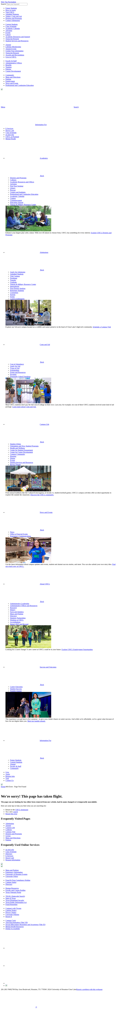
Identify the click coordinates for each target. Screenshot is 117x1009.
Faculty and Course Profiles (15, 890)
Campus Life (44, 424)
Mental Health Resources (14, 927)
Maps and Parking (16, 614)
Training (8, 67)
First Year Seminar (16, 186)
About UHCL (45, 584)
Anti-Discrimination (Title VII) (16, 922)
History (12, 610)
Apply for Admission (17, 272)
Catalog (13, 198)
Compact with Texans (13, 908)
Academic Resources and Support (17, 37)
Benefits (8, 65)
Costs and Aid (45, 345)
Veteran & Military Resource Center (23, 205)
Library (8, 35)
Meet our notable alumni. (36, 721)
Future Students (11, 8)
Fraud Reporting (11, 904)
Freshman (13, 278)
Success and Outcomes (48, 667)
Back (42, 176)
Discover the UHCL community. (42, 495)
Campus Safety (10, 882)
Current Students (11, 24)
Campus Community (17, 454)
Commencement (16, 200)
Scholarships (14, 370)
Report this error (11, 814)
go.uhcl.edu (9, 135)
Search (3, 4)
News (12, 532)
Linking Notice (10, 910)
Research (13, 608)
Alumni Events (10, 49)
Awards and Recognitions (14, 55)
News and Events (11, 83)
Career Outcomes (16, 687)
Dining (12, 458)
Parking (8, 79)
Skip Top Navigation (8, 2)
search (15, 812)
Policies (8, 69)
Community (9, 75)
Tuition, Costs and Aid (13, 16)
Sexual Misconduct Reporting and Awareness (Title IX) (25, 925)
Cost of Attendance (17, 364)
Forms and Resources (18, 372)
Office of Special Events (19, 534)
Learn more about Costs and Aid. (24, 407)
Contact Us (9, 780)
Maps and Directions (12, 77)
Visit (7, 778)
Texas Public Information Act (16, 902)
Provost (13, 190)
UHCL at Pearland (12, 137)
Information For (45, 740)
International (14, 286)
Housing (13, 456)
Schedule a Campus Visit (102, 327)
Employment (10, 81)
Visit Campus (15, 276)
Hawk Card (9, 131)
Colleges (13, 180)
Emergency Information (14, 872)
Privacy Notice (10, 912)
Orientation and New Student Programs (24, 446)
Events (7, 33)
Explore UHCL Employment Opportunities (77, 649)
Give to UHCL (10, 57)
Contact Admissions (12, 20)
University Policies (12, 914)
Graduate (13, 282)
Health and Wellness (17, 448)
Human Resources (12, 888)
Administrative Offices (13, 63)
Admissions (44, 252)
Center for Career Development (21, 452)
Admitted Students (12, 14)
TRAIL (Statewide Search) (15, 896)
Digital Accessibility (12, 929)
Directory (13, 616)
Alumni (8, 45)
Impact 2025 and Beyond (19, 624)
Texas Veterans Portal (13, 892)
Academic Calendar (12, 28)
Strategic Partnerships (18, 618)
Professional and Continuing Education (19, 85)
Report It (8, 917)
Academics (44, 158)
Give (7, 772)
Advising (8, 31)
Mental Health (10, 139)
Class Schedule (10, 26)
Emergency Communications (20, 536)
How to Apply (10, 10)
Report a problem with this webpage (89, 989)
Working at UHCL (17, 620)
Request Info (10, 776)
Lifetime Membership (13, 47)
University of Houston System (16, 874)
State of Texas (10, 898)
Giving (8, 836)
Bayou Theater (15, 465)
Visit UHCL (9, 12)
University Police (11, 876)
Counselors (14, 293)
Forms (12, 297)
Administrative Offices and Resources (23, 606)
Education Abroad (16, 202)
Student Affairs (15, 444)
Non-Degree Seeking (17, 288)
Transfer (13, 280)
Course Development (13, 71)
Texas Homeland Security (14, 900)
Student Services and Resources (16, 41)
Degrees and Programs (13, 18)
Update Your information (14, 51)
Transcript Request (12, 39)
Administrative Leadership (19, 604)
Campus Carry (10, 920)
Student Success (16, 689)
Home (3, 787)
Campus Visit (10, 832)
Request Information (12, 860)
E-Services (9, 128)
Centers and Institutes (17, 192)
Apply (7, 774)
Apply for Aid (15, 366)
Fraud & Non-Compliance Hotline (17, 880)
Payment (13, 374)
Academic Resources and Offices (22, 182)
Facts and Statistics (17, 612)
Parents (12, 295)
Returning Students (17, 290)
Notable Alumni (16, 691)
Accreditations (15, 622)
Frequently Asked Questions (20, 376)
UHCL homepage (21, 810)
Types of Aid (14, 368)
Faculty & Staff (11, 61)
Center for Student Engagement (21, 450)
